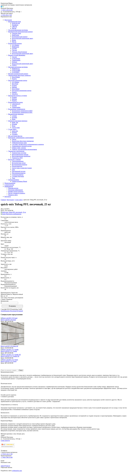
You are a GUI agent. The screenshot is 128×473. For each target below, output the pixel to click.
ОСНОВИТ (15, 72)
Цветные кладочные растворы (18, 67)
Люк (13, 169)
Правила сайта (13, 195)
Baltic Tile (15, 122)
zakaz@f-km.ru (5, 466)
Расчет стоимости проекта (16, 193)
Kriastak (14, 124)
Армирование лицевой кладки (22, 146)
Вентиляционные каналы (20, 154)
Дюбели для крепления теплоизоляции (24, 149)
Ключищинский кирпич (19, 36)
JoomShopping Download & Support (12, 311)
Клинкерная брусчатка (15, 102)
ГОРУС (14, 65)
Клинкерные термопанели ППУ (22, 111)
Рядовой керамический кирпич (18, 74)
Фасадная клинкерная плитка (17, 80)
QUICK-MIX (16, 70)
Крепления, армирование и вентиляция (21, 137)
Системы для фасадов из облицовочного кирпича (28, 144)
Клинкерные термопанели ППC (22, 112)
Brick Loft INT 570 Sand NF (9, 346)
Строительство (9, 185)
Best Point (15, 84)
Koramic (14, 117)
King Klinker (16, 77)
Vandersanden (16, 60)
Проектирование (9, 183)
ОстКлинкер (16, 58)
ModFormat (15, 35)
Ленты (14, 139)
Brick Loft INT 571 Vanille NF (10, 356)
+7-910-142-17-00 (6, 15)
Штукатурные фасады (15, 136)
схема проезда (5, 440)
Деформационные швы (19, 142)
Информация (8, 186)
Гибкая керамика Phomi (19, 181)
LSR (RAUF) (16, 104)
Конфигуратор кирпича (15, 191)
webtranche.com (17, 470)
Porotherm (15, 25)
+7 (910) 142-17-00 (6, 454)
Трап (13, 178)
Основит (15, 134)
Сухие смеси (12, 129)
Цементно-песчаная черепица (17, 121)
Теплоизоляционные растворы (18, 30)
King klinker (15, 89)
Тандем (14, 50)
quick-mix (15, 131)
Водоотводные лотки (19, 163)
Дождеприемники (18, 161)
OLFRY (14, 48)
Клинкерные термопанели (16, 109)
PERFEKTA (16, 68)
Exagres (14, 85)
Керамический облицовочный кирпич (20, 31)
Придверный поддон (18, 171)
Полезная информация (15, 190)
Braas (13, 119)
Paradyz (14, 79)
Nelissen (14, 62)
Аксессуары (16, 127)
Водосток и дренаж (14, 159)
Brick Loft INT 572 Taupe (8, 361)
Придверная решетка (18, 173)
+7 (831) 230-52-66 (6, 10)
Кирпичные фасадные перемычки (23, 141)
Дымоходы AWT (17, 158)
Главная (3, 200)
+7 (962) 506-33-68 (6, 457)
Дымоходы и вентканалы (16, 151)
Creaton (14, 116)
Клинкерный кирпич (15, 43)
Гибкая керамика (13, 180)
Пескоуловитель (17, 166)
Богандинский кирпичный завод (22, 38)
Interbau (14, 87)
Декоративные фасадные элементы (19, 75)
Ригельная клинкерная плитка (21, 90)
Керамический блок (14, 21)
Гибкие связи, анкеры (19, 148)
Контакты (7, 196)
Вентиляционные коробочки (21, 156)
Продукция (8, 20)
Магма (14, 28)
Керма (14, 40)
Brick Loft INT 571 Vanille (9, 351)
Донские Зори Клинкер (19, 52)
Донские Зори (16, 33)
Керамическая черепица (16, 114)
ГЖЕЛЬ (14, 26)
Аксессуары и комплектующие (22, 168)
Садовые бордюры (18, 176)
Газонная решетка (17, 174)
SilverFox (15, 94)
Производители (13, 188)
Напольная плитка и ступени (17, 95)
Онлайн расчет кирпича (8, 395)
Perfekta (14, 132)
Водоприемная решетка (19, 164)
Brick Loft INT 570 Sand (8, 320)
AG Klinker (15, 45)
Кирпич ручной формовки (16, 55)
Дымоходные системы (19, 153)
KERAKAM (16, 23)
